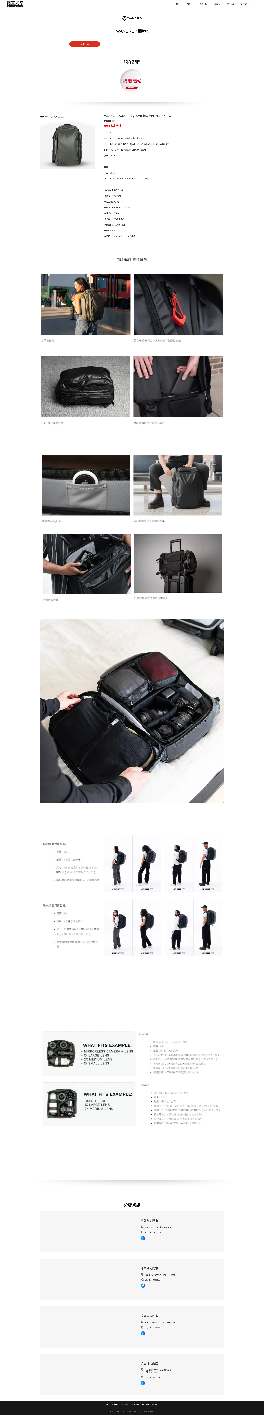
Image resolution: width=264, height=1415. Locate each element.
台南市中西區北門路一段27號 (162, 1275)
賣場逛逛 (230, 4)
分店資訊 (244, 4)
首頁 (177, 4)
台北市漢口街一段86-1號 (160, 1227)
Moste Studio (149, 1411)
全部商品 (84, 44)
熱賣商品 (189, 4)
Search (254, 2)
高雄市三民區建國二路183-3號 (163, 1323)
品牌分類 (217, 4)
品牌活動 (203, 4)
